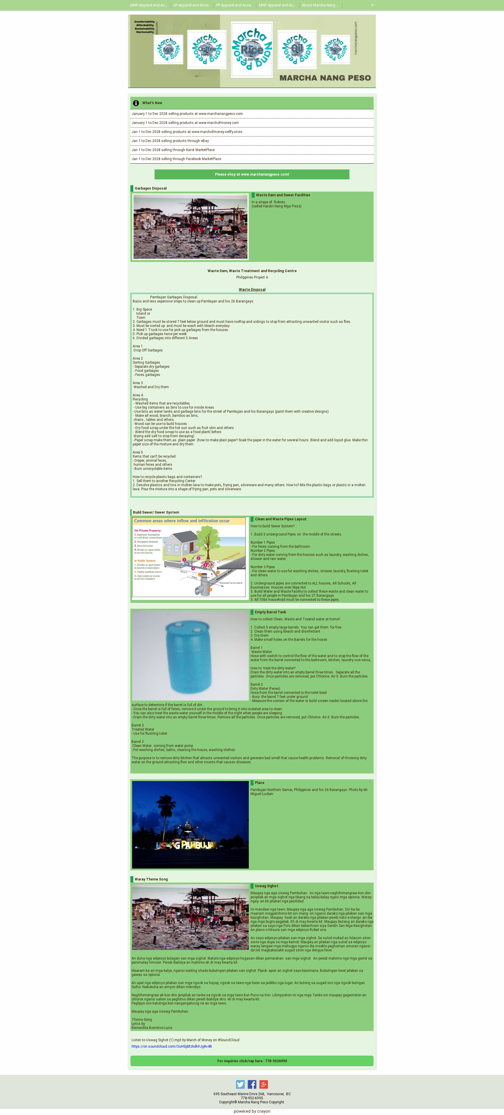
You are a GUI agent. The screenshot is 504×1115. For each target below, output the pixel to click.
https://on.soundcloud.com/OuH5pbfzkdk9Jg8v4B (172, 1046)
